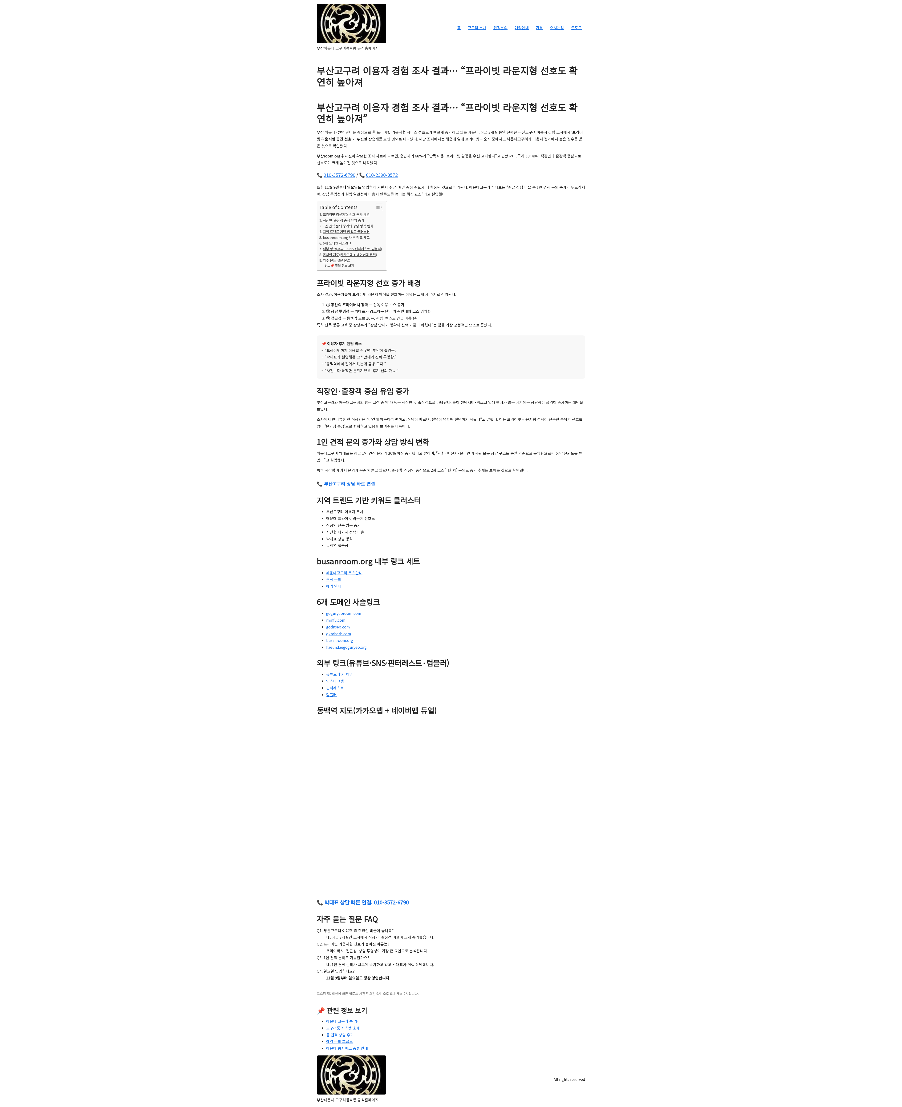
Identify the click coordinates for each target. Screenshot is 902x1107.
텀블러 (331, 694)
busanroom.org (339, 640)
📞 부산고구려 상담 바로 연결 (346, 483)
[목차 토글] (376, 207)
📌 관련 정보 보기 (342, 265)
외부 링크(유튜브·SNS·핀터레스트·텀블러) (352, 248)
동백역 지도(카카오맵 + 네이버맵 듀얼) (350, 254)
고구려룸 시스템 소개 (343, 1028)
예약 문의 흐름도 (339, 1041)
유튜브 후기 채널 (339, 674)
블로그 (576, 27)
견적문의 (500, 27)
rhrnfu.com (335, 620)
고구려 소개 (477, 27)
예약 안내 (333, 586)
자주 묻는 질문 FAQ (336, 260)
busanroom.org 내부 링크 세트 (346, 237)
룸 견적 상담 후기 (340, 1035)
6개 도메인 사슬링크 (337, 243)
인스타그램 (335, 681)
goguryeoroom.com (343, 613)
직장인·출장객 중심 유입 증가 (343, 219)
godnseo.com (338, 627)
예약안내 (522, 27)
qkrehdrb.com (338, 633)
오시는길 (557, 27)
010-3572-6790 (339, 174)
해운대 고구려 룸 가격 (343, 1021)
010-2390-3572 (382, 174)
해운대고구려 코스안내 (344, 572)
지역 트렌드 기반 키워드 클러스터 (346, 231)
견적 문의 (333, 579)
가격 (539, 27)
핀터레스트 (335, 688)
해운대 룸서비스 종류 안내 (347, 1048)
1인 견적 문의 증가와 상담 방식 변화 (348, 225)
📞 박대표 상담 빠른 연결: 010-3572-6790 (363, 902)
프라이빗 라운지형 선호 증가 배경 (346, 214)
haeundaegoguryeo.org (346, 647)
